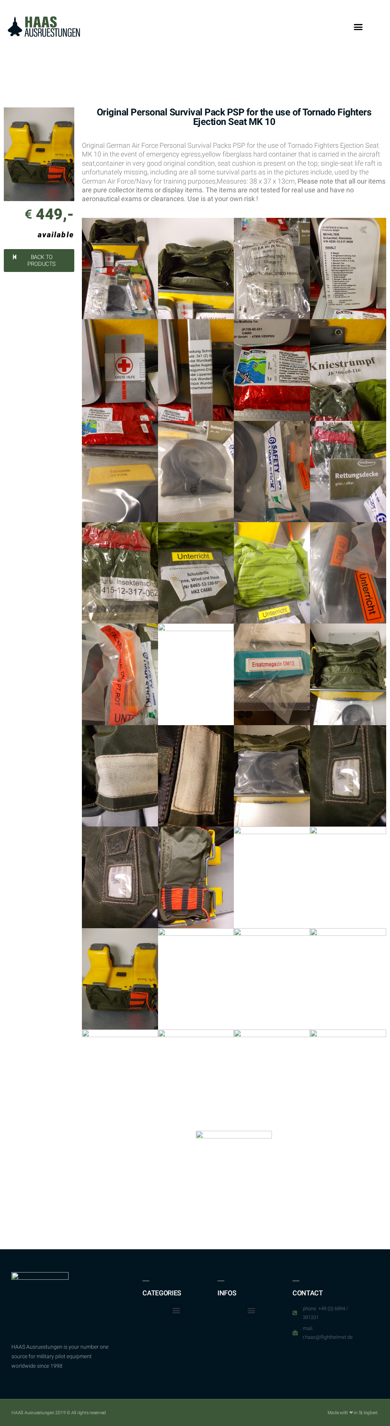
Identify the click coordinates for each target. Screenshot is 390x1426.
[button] (358, 26)
